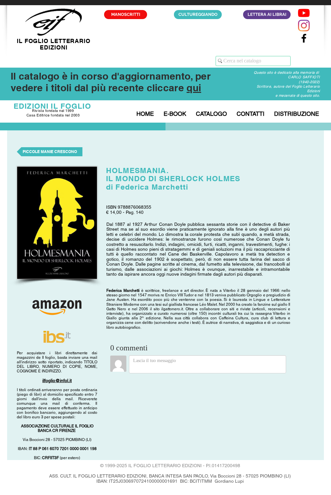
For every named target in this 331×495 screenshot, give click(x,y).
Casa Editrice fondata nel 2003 (53, 115)
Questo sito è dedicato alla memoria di (287, 72)
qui (194, 88)
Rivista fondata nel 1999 (53, 110)
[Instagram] (304, 25)
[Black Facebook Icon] (304, 38)
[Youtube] (304, 13)
